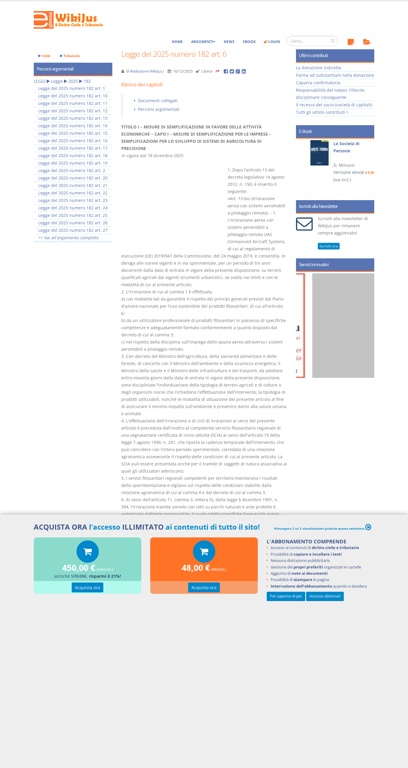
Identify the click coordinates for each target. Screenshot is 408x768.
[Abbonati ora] (87, 553)
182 (87, 81)
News (229, 41)
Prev (302, 167)
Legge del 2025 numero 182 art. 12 (73, 111)
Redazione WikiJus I (147, 71)
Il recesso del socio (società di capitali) (334, 105)
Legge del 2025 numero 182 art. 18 (73, 155)
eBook (249, 41)
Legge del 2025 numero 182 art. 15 (73, 133)
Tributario (71, 55)
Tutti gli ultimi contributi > (322, 112)
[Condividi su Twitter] (233, 71)
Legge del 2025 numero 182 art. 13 (73, 118)
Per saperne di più (286, 595)
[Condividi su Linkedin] (244, 71)
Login (273, 41)
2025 (73, 81)
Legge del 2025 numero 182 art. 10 (73, 96)
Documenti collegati (158, 100)
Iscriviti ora (329, 246)
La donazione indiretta (318, 67)
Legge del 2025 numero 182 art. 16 (73, 140)
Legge (57, 81)
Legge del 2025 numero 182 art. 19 (73, 163)
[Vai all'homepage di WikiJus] (73, 19)
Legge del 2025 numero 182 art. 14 (73, 125)
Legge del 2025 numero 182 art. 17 (73, 148)
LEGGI (39, 81)
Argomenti (202, 41)
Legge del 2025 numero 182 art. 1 (71, 88)
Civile (45, 55)
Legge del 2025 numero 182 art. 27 (73, 230)
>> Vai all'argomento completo (68, 237)
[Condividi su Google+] (239, 71)
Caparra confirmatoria (318, 82)
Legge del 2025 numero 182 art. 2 (71, 170)
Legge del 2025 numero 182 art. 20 (73, 178)
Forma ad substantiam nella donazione (335, 75)
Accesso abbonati (324, 595)
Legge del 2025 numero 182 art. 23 (73, 200)
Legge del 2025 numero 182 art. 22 (73, 193)
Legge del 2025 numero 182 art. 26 (73, 223)
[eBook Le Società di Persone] (311, 152)
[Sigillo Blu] (340, 325)
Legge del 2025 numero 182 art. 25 (73, 215)
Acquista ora (87, 587)
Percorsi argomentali (159, 109)
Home (177, 41)
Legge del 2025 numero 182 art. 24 (73, 208)
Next (367, 167)
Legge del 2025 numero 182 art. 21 (73, 185)
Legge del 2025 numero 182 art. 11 (73, 103)
